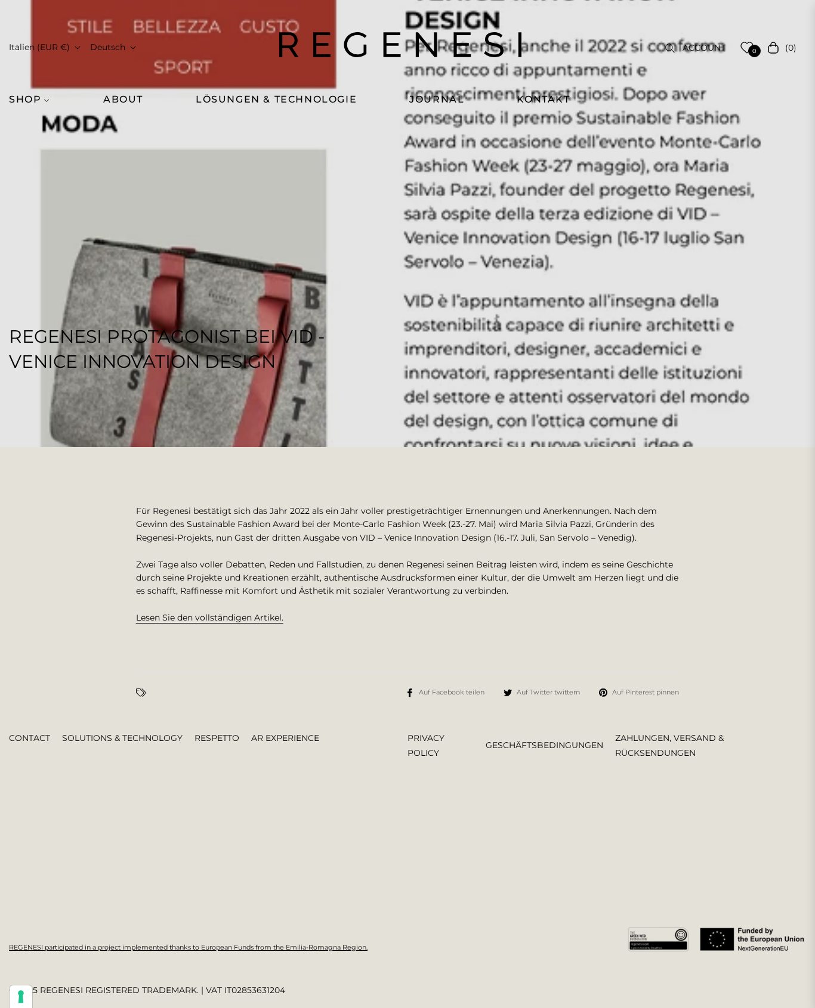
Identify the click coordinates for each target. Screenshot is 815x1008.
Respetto (217, 738)
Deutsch (107, 47)
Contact (29, 738)
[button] (36, 99)
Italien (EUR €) (39, 47)
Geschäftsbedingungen (544, 745)
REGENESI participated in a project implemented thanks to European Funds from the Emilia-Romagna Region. (188, 947)
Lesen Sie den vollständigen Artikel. (209, 617)
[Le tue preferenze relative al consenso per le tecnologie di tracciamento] (21, 996)
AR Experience (285, 738)
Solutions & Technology (122, 738)
